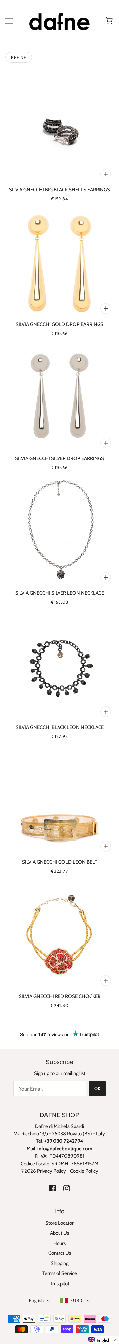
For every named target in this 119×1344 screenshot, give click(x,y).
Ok (97, 1088)
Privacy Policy (51, 1171)
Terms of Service (59, 1273)
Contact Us (59, 1253)
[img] (52, 1188)
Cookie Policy (84, 1171)
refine (18, 57)
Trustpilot (59, 1284)
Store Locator (59, 1223)
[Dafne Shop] (59, 20)
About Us (59, 1233)
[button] (103, 1340)
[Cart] (110, 21)
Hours (59, 1243)
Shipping (59, 1263)
